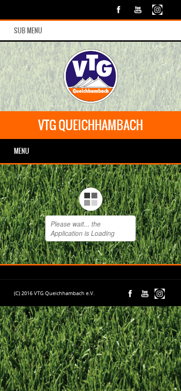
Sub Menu (28, 30)
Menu (21, 151)
